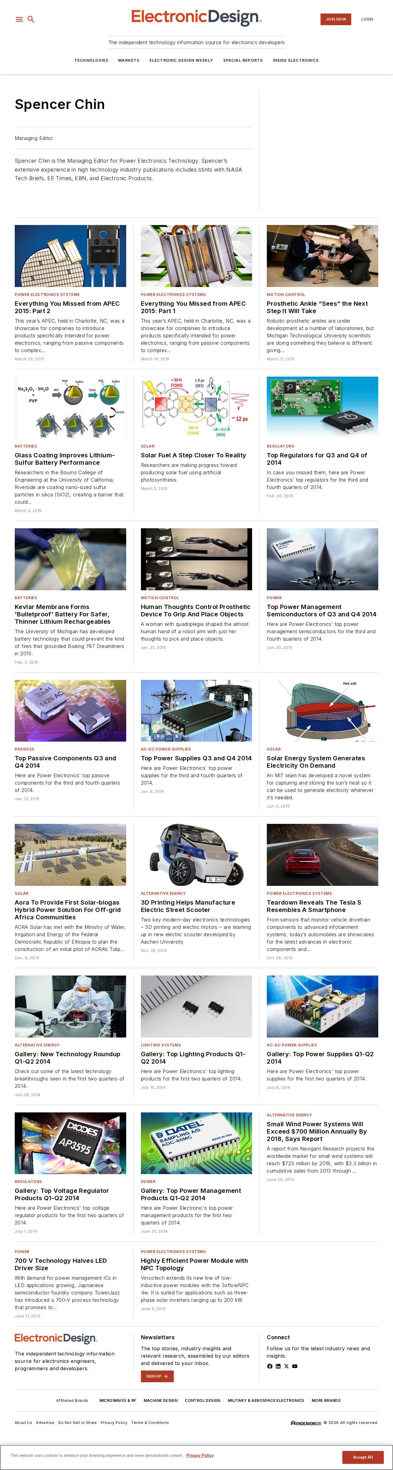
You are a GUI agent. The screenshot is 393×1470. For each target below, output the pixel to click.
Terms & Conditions (150, 1422)
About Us (23, 1422)
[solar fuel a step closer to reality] (196, 408)
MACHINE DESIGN (161, 1400)
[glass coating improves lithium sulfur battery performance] (70, 408)
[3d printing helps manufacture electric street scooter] (196, 855)
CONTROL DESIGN (202, 1400)
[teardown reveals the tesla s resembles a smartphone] (322, 855)
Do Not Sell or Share (77, 1422)
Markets (128, 60)
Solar (148, 446)
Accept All (363, 1457)
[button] (19, 19)
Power (274, 597)
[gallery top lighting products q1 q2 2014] (196, 1006)
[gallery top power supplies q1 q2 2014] (322, 1006)
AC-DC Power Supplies (166, 749)
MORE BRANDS (326, 1400)
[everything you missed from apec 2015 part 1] (196, 256)
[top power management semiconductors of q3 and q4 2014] (322, 559)
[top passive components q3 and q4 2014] (70, 711)
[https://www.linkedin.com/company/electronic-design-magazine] (278, 1366)
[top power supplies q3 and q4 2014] (196, 711)
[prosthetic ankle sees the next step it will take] (322, 256)
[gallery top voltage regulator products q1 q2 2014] (70, 1143)
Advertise (45, 1422)
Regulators (280, 446)
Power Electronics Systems (47, 294)
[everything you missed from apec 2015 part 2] (70, 256)
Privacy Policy (114, 1422)
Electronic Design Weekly (181, 60)
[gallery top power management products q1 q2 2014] (196, 1143)
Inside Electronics (296, 60)
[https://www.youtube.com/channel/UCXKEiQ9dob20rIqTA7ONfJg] (295, 1366)
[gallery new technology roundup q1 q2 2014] (70, 1006)
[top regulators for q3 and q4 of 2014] (322, 408)
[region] (196, 1457)
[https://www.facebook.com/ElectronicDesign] (270, 1366)
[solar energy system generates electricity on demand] (322, 711)
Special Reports (243, 60)
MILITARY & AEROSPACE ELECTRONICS (266, 1400)
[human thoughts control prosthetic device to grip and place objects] (196, 559)
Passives (24, 749)
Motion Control (286, 294)
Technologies (91, 60)
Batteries (26, 446)
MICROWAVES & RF (117, 1400)
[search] (31, 19)
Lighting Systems (161, 1045)
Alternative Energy (163, 893)
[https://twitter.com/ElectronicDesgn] (286, 1366)
